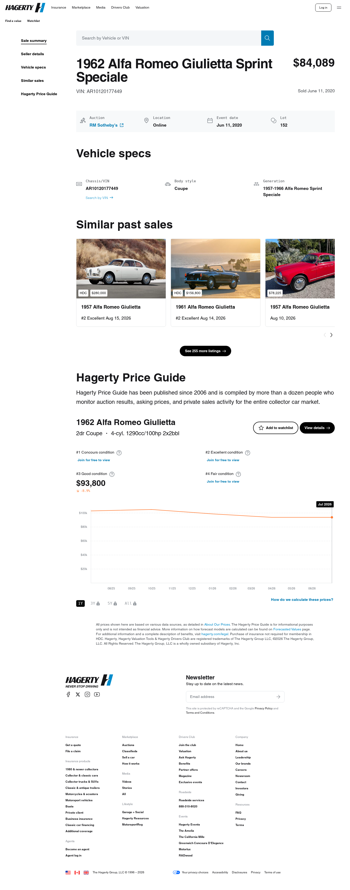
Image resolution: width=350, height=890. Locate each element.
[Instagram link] (87, 694)
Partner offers (188, 769)
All (124, 794)
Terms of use (272, 872)
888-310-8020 (188, 806)
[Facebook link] (68, 694)
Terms (239, 824)
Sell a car (128, 757)
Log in (323, 7)
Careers (241, 769)
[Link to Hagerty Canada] (77, 872)
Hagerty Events (189, 824)
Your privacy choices (195, 872)
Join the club (187, 745)
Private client (74, 812)
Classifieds (129, 751)
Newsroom (242, 775)
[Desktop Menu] (339, 7)
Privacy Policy (264, 708)
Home (239, 745)
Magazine (185, 775)
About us (241, 751)
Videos (126, 781)
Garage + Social (133, 812)
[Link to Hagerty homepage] (89, 681)
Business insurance (79, 818)
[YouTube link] (97, 694)
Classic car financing (79, 824)
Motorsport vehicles (79, 800)
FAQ (238, 812)
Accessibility (220, 872)
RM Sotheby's (104, 125)
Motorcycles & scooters (81, 794)
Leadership (243, 757)
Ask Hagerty (187, 757)
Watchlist (33, 20)
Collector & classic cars (81, 775)
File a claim (73, 751)
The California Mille (192, 836)
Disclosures (239, 872)
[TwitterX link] (78, 694)
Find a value (13, 20)
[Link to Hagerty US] (68, 872)
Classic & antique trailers (82, 787)
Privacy (240, 818)
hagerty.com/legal (214, 634)
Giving (239, 794)
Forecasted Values (287, 629)
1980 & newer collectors (81, 769)
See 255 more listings (202, 351)
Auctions (128, 745)
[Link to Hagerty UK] (86, 872)
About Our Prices (217, 624)
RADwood (185, 855)
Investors (241, 788)
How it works (131, 763)
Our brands (243, 763)
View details (315, 428)
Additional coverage (79, 831)
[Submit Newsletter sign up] (278, 697)
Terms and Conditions (200, 712)
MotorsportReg (132, 824)
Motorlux (185, 849)
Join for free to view (94, 460)
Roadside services (191, 800)
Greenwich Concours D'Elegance (201, 843)
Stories (127, 787)
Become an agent (77, 849)
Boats (69, 806)
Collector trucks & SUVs (82, 781)
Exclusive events (190, 782)
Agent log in (73, 855)
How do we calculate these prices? (302, 600)
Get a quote (73, 745)
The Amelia (186, 830)
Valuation (185, 751)
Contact (240, 782)
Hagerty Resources (135, 818)
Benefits (184, 763)
